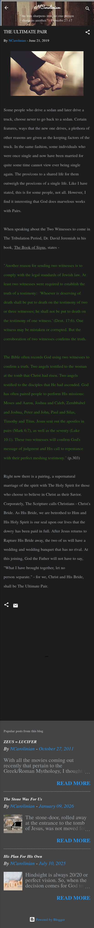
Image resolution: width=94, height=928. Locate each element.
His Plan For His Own (23, 856)
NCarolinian (47, 8)
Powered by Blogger (50, 919)
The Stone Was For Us (23, 799)
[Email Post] (15, 607)
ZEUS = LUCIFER (20, 741)
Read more (73, 783)
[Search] (87, 9)
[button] (87, 32)
